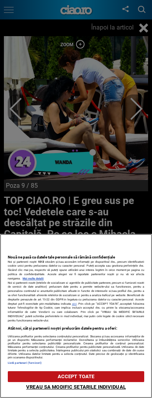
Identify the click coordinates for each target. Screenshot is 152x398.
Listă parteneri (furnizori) (25, 363)
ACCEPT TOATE (76, 376)
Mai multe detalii (33, 278)
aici (74, 303)
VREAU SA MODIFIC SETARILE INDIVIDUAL (76, 387)
